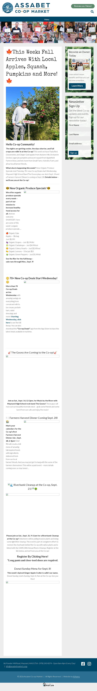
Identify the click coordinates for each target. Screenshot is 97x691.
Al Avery (76, 676)
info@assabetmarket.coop (16, 666)
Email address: (75, 143)
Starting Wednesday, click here (13, 319)
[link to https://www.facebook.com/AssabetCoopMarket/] (84, 664)
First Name (74, 125)
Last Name (74, 134)
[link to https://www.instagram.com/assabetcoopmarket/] (90, 664)
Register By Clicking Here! (32, 556)
